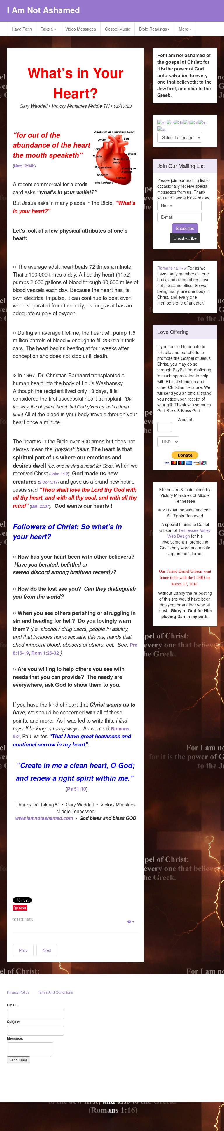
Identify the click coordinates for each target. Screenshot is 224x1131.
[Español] (161, 128)
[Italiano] (186, 122)
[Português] (194, 122)
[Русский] (202, 122)
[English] (162, 122)
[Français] (170, 122)
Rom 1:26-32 (45, 652)
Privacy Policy (18, 992)
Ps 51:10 (76, 788)
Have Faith (22, 29)
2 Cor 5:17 (48, 482)
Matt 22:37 (40, 506)
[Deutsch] (178, 122)
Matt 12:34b (24, 166)
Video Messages (80, 29)
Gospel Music (117, 29)
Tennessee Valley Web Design (189, 533)
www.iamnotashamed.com (44, 818)
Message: (15, 1038)
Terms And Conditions (55, 992)
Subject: (14, 1021)
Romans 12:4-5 (171, 268)
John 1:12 (59, 474)
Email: (12, 1005)
